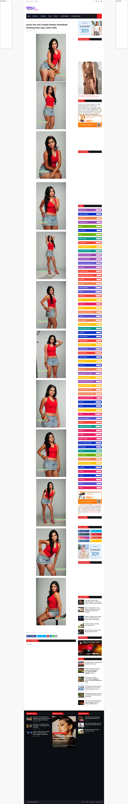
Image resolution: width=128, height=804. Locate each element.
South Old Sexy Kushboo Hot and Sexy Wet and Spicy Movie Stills (93, 724)
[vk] (84, 541)
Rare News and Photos (89, 426)
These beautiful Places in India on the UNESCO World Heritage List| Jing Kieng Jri (93, 695)
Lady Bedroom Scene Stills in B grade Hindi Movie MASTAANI (92, 717)
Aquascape (89, 218)
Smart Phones (89, 438)
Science (89, 434)
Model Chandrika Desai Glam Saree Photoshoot (92, 624)
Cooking (89, 279)
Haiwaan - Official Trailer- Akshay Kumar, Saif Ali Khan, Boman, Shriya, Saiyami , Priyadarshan (93, 618)
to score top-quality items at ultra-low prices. (90, 505)
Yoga (89, 487)
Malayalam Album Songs (89, 381)
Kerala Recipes (89, 357)
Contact (36, 1)
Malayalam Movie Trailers (89, 393)
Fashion (89, 295)
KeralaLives (36, 802)
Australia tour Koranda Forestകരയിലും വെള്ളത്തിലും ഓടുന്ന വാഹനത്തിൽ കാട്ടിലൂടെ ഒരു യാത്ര (93, 679)
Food (89, 300)
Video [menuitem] (49, 16)
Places (89, 422)
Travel (89, 471)
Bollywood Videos (89, 259)
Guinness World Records (89, 312)
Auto (89, 234)
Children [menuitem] (43, 16)
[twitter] (96, 1)
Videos (89, 475)
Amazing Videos (89, 214)
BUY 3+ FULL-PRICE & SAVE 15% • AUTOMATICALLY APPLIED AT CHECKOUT (88, 96)
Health (89, 316)
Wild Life (89, 479)
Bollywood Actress (89, 251)
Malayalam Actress (89, 377)
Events (89, 291)
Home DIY (89, 332)
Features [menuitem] (35, 16)
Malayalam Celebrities (89, 385)
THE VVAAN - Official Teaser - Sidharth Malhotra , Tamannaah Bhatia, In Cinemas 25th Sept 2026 (93, 602)
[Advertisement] (90, 139)
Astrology (89, 230)
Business (89, 267)
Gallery (89, 308)
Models (89, 402)
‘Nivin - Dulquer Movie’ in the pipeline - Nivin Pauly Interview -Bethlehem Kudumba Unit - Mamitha (93, 610)
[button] (122, 24)
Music (89, 406)
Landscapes (89, 361)
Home (27, 1)
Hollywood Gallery (89, 324)
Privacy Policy (99, 802)
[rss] (96, 541)
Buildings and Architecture (89, 263)
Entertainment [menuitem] (65, 16)
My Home (89, 410)
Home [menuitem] (28, 16)
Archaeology (89, 222)
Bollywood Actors (89, 246)
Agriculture (89, 210)
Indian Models (89, 340)
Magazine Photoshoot (89, 373)
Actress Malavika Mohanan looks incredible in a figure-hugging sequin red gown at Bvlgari (64, 736)
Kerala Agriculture (89, 344)
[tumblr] (84, 534)
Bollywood (89, 242)
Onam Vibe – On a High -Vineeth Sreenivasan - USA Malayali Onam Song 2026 (41, 726)
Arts (89, 226)
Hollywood (89, 320)
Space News (89, 447)
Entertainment (89, 287)
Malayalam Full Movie (89, 389)
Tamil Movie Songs (89, 459)
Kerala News (89, 353)
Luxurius (89, 369)
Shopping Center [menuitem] (75, 16)
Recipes (89, 430)
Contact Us (92, 802)
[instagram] (99, 1)
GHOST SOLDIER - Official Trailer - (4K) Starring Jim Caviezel (93, 630)
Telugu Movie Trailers (89, 463)
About (31, 1)
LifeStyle (89, 365)
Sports (89, 451)
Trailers (89, 467)
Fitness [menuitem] (56, 16)
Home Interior (89, 336)
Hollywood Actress (89, 328)
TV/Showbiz (89, 455)
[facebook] (94, 1)
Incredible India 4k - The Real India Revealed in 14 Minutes (93, 663)
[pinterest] (101, 1)
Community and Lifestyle (89, 275)
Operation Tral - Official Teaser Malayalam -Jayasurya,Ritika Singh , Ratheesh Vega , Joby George (41, 718)
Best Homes (89, 238)
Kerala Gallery (89, 349)
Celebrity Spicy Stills (33, 632)
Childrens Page (89, 271)
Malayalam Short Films (89, 398)
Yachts (89, 483)
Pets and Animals (89, 418)
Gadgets (89, 304)
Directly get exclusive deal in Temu (89, 510)
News (89, 414)
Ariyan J (28, 31)
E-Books (89, 283)
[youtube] (96, 537)
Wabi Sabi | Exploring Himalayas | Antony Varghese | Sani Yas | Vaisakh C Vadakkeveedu (93, 702)
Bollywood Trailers (89, 255)
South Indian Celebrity (34, 21)
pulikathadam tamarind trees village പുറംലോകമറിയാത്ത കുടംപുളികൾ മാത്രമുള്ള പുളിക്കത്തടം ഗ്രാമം (92, 671)
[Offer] (90, 35)
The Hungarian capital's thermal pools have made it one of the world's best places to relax (93, 688)
